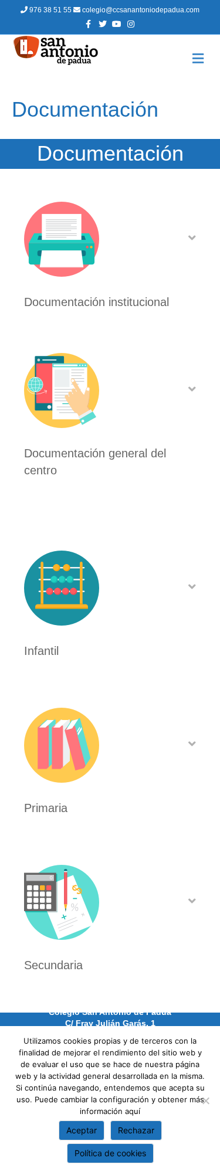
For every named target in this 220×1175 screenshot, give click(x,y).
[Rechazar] (205, 1100)
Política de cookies (110, 1153)
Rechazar (136, 1130)
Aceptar (81, 1130)
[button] (192, 237)
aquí (132, 1111)
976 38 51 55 (50, 10)
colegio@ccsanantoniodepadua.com (139, 10)
